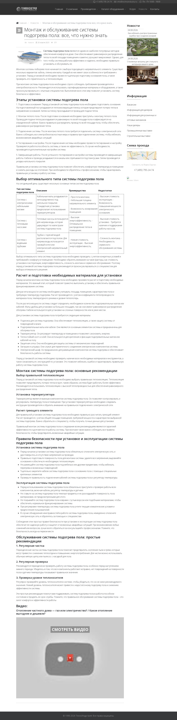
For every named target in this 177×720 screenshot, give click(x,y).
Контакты (154, 9)
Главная (59, 9)
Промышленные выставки (139, 130)
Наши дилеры (133, 125)
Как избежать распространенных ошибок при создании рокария (142, 34)
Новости (143, 9)
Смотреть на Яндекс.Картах (144, 164)
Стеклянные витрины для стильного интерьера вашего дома (142, 62)
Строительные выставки (138, 135)
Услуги (132, 9)
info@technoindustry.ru (127, 1)
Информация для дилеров (139, 110)
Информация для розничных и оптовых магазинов (141, 117)
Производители (88, 9)
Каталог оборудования (112, 9)
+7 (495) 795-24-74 (104, 1)
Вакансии (131, 104)
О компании (72, 9)
